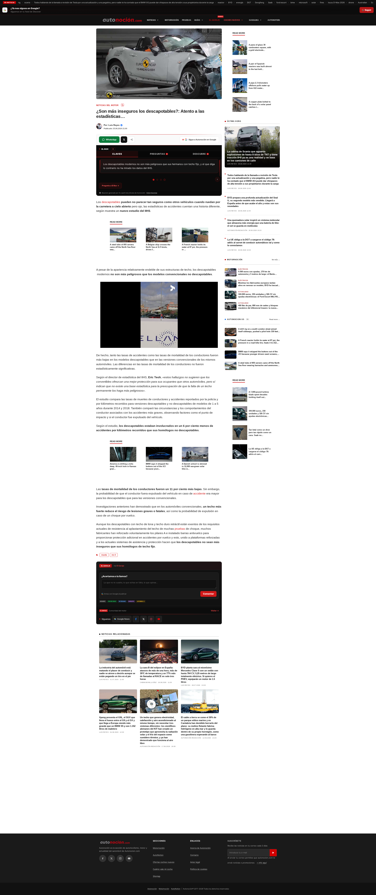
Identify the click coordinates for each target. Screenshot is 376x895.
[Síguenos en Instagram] (151, 619)
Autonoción (152, 889)
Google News (123, 619)
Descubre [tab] (200, 153)
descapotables (111, 202)
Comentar (208, 593)
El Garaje (214, 20)
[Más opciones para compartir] (131, 139)
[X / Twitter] (111, 858)
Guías (197, 20)
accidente (199, 493)
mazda (104, 555)
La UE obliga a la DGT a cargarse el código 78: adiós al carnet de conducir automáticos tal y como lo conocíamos (253, 242)
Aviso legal (195, 862)
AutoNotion (274, 20)
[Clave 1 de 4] (153, 180)
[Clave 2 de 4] (157, 180)
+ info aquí (262, 863)
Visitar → (215, 611)
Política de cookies (198, 869)
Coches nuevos (232, 20)
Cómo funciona (151, 193)
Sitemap (156, 876)
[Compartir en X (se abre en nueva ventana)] (124, 139)
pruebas (180, 528)
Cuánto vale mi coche (163, 869)
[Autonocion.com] (122, 19)
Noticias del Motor (107, 105)
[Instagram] (120, 858)
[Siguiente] (217, 179)
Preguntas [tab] (158, 153)
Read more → (274, 319)
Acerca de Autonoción (200, 848)
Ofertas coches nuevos (163, 862)
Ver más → (276, 260)
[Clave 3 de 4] (161, 180)
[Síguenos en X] (143, 619)
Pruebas (186, 20)
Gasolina (253, 20)
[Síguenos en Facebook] (136, 619)
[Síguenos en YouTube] (159, 619)
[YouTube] (129, 858)
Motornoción (172, 20)
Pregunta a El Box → (110, 185)
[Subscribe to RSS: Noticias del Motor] (122, 104)
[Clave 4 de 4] (164, 180)
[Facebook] (102, 858)
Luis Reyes (114, 125)
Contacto (194, 855)
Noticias (151, 20)
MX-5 (114, 555)
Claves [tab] (117, 153)
